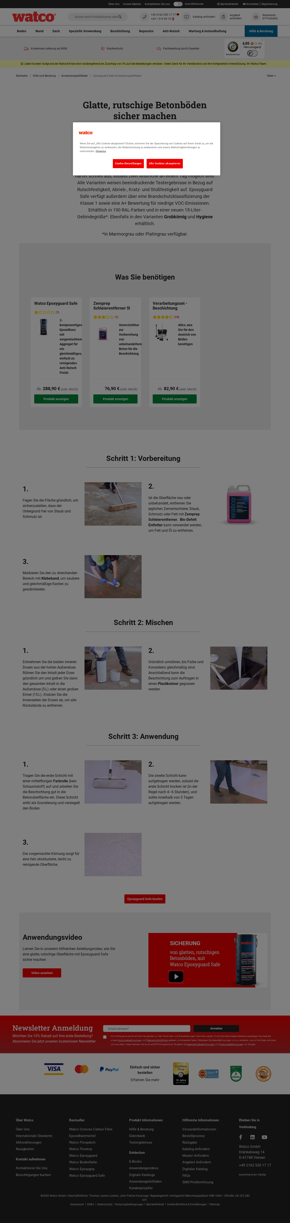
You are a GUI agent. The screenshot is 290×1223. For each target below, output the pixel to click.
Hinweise (101, 151)
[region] (146, 148)
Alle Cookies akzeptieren (164, 163)
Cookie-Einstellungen (128, 163)
